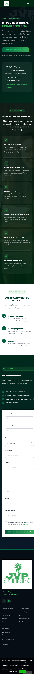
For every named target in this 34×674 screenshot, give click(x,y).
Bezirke (21, 615)
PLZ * (6, 474)
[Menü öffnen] (28, 3)
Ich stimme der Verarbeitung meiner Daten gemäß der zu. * (20, 523)
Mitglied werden (7, 615)
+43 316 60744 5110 (8, 639)
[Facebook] (9, 601)
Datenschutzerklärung (21, 525)
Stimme (4, 622)
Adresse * (8, 462)
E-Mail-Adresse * (10, 510)
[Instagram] (4, 601)
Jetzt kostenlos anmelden (15, 50)
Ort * (6, 486)
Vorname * (8, 414)
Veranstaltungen (24, 612)
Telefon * (8, 498)
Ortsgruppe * (9, 450)
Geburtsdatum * (10, 438)
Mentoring (5, 618)
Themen (4, 612)
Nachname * (9, 426)
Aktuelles (21, 622)
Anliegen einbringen (24, 618)
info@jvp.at (5, 644)
